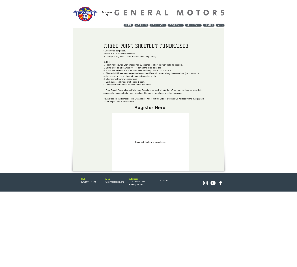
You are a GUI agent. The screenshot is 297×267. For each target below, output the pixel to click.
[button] (158, 25)
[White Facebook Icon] (220, 183)
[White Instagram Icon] (205, 183)
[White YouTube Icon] (213, 183)
